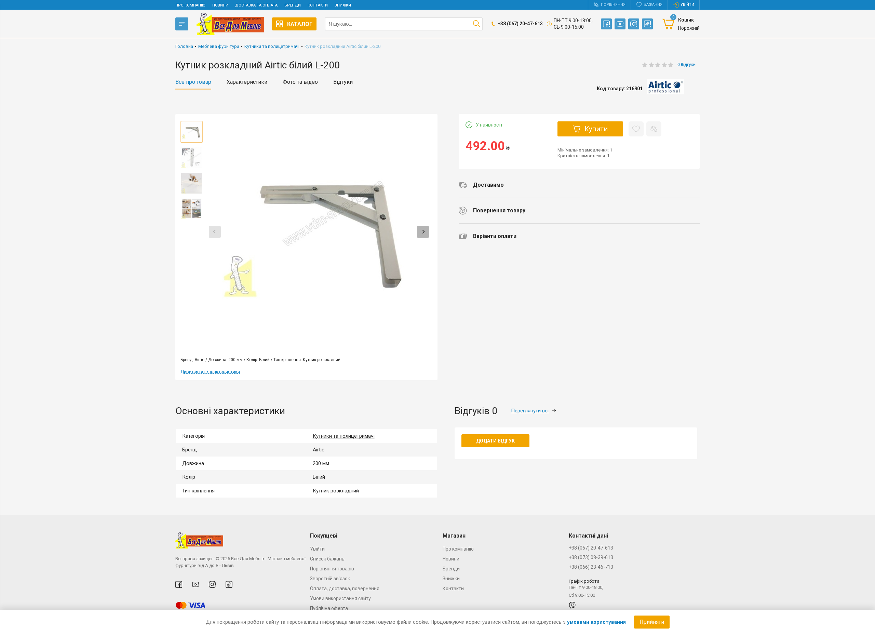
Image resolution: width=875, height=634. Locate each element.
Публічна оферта (329, 608)
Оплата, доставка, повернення (344, 588)
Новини (220, 5)
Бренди (292, 5)
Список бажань (327, 559)
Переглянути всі (530, 411)
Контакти (318, 5)
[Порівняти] (653, 128)
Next (423, 232)
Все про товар (193, 82)
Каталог (299, 24)
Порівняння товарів (332, 568)
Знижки (343, 5)
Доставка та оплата (256, 5)
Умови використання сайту (340, 598)
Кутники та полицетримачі (344, 436)
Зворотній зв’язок (330, 578)
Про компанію (190, 5)
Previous (215, 232)
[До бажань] (636, 128)
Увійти (317, 549)
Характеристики (247, 82)
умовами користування (596, 622)
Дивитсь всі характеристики (210, 371)
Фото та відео (300, 82)
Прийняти (652, 622)
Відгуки (343, 82)
